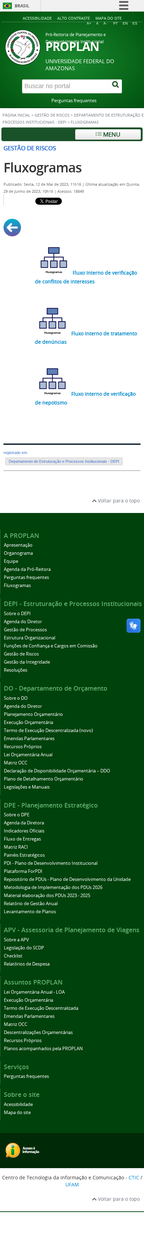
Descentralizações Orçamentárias (38, 1032)
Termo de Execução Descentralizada (41, 1008)
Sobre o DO (16, 698)
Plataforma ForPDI (23, 871)
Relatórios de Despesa (27, 964)
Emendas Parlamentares (29, 739)
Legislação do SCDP (24, 948)
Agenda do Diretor (23, 622)
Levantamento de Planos (30, 912)
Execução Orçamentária (28, 722)
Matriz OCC (15, 763)
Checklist (13, 956)
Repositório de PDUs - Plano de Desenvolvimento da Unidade (67, 879)
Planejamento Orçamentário (33, 714)
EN (125, 23)
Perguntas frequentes (73, 101)
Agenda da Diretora (24, 823)
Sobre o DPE (16, 815)
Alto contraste (73, 18)
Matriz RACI (16, 847)
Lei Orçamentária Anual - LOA (34, 992)
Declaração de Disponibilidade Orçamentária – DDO (57, 771)
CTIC (134, 1177)
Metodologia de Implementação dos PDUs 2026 (53, 887)
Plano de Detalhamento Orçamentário (43, 779)
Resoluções (15, 670)
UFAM (72, 1184)
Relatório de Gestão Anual (31, 904)
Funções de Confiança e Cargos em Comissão (51, 646)
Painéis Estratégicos (24, 855)
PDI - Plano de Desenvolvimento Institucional (51, 863)
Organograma (18, 553)
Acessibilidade (37, 18)
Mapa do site (108, 18)
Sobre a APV (16, 940)
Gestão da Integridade (27, 662)
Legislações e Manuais (27, 787)
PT (115, 23)
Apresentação (18, 545)
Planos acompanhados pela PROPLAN (43, 1049)
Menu (111, 134)
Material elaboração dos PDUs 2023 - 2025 (47, 895)
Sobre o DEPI (17, 614)
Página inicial (16, 115)
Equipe (11, 561)
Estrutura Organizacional (29, 638)
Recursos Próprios (23, 747)
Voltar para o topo (118, 500)
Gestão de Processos (25, 630)
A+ (89, 23)
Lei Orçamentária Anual (28, 755)
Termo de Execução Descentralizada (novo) (48, 730)
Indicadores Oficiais (24, 831)
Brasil (22, 6)
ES (134, 23)
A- (105, 23)
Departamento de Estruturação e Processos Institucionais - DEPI (64, 461)
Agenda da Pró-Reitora (27, 569)
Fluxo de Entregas (22, 839)
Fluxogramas (42, 167)
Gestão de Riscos (52, 115)
